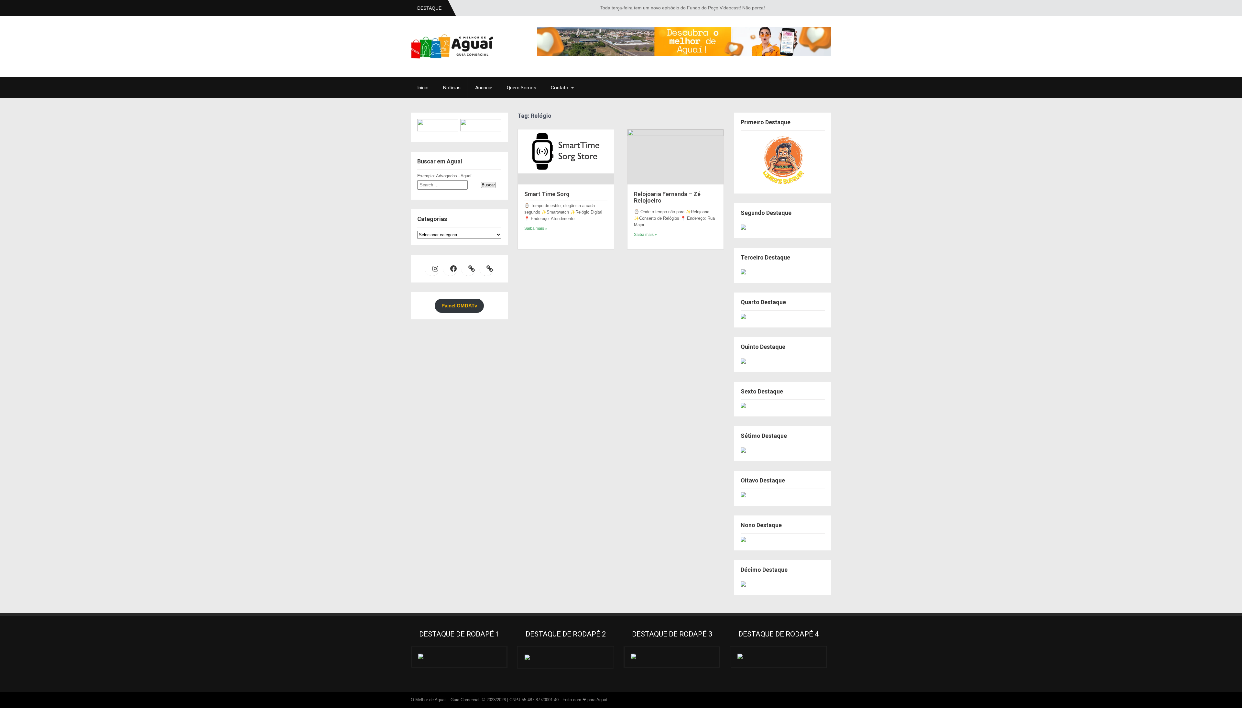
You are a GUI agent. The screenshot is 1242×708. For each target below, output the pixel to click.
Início (423, 88)
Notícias (452, 88)
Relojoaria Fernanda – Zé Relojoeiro (667, 197)
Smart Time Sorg (546, 194)
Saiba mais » (535, 228)
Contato (559, 88)
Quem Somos (521, 88)
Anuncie (483, 88)
